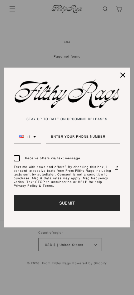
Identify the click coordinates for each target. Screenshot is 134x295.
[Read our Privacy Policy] (116, 168)
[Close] (122, 75)
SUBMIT (67, 203)
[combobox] (27, 139)
